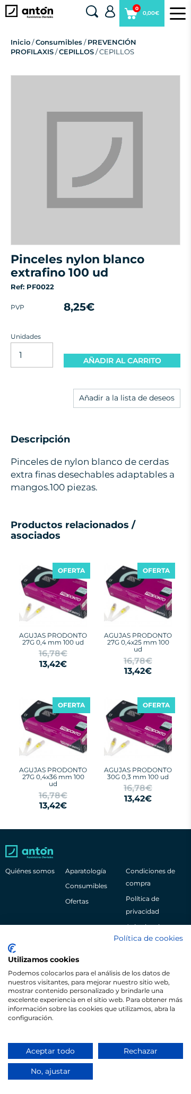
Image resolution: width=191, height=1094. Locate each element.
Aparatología (85, 871)
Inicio (20, 42)
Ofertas (77, 901)
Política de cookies (148, 938)
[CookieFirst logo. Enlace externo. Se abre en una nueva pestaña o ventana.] (12, 948)
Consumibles (59, 42)
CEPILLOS (76, 51)
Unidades (26, 336)
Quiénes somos (30, 871)
